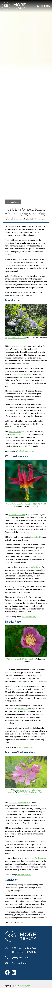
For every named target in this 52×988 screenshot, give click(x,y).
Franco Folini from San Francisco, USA (21, 504)
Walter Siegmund (14, 659)
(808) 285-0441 (20, 957)
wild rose (23, 686)
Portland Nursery (29, 616)
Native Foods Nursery (26, 451)
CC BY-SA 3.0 (27, 659)
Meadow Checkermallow (19, 802)
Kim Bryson (25, 985)
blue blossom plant (24, 374)
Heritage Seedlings (25, 747)
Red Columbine (36, 537)
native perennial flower (18, 346)
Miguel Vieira (10, 337)
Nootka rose (10, 678)
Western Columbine (17, 514)
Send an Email (19, 963)
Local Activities (13, 202)
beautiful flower (36, 858)
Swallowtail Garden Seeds (34, 793)
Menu (47, 6)
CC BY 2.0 (21, 337)
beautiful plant (15, 431)
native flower (36, 567)
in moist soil (23, 708)
